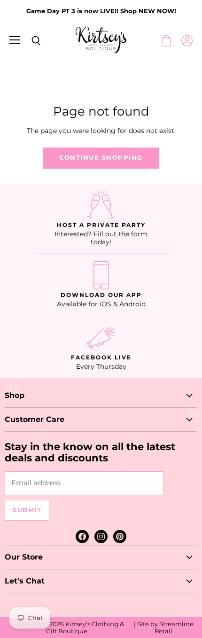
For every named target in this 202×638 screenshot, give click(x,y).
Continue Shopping (101, 157)
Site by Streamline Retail (165, 627)
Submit (27, 510)
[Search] (29, 41)
